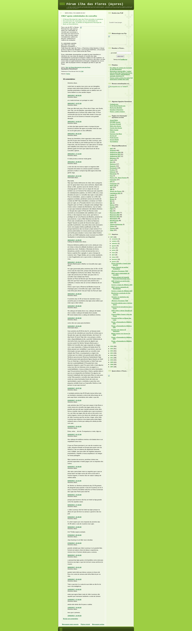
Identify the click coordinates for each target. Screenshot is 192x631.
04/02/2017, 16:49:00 (74, 517)
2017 (112, 237)
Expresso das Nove (116, 134)
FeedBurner (123, 59)
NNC (111, 203)
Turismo (112, 228)
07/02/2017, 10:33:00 (74, 543)
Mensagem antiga (98, 624)
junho (114, 250)
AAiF (111, 148)
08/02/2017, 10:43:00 (74, 555)
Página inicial (85, 624)
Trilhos (112, 226)
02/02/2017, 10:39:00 (74, 466)
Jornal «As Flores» (116, 191)
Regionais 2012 (114, 215)
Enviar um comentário (70, 618)
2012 (112, 355)
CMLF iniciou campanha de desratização (119, 287)
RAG (111, 211)
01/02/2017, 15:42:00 (74, 426)
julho (113, 248)
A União (112, 132)
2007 (112, 367)
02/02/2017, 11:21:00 (74, 481)
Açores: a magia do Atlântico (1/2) (121, 291)
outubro (114, 241)
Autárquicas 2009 (115, 152)
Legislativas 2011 (115, 193)
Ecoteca (112, 170)
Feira (111, 176)
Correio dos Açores (116, 128)
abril (113, 255)
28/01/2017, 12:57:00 (74, 103)
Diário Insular (114, 130)
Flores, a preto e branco (117, 111)
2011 (112, 358)
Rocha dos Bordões (116, 108)
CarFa (112, 160)
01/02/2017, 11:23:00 (74, 400)
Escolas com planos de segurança (118, 330)
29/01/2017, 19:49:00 (74, 162)
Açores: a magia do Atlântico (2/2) (121, 285)
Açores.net (113, 136)
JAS (111, 187)
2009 (112, 362)
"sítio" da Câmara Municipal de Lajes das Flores (77, 67)
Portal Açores (114, 137)
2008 (112, 364)
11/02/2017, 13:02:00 (74, 589)
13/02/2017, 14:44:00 (74, 607)
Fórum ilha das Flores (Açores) (94, 4)
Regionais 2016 (114, 216)
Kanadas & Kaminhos (116, 110)
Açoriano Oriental (115, 124)
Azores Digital (114, 139)
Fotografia (113, 179)
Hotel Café (113, 185)
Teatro (112, 222)
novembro (115, 239)
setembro (115, 243)
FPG (111, 181)
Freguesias (113, 183)
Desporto (113, 166)
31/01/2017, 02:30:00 (74, 318)
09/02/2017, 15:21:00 (74, 567)
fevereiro (115, 259)
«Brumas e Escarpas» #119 (119, 271)
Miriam (112, 199)
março (114, 257)
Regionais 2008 (114, 213)
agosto (114, 246)
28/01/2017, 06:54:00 (74, 95)
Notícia (68, 73)
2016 (112, 346)
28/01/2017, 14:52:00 (74, 121)
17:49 (81, 71)
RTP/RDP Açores (115, 122)
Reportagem (113, 218)
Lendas (112, 195)
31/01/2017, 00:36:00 (74, 306)
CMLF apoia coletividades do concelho (79, 16)
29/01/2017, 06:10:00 (74, 134)
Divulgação (113, 168)
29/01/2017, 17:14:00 (74, 154)
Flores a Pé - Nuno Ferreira (118, 177)
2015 (112, 348)
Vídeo (112, 230)
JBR (111, 189)
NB (111, 201)
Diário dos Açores (115, 126)
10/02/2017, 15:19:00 (74, 579)
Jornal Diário (114, 120)
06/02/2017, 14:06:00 (74, 527)
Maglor (112, 197)
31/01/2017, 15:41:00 (74, 326)
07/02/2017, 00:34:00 (74, 535)
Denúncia (113, 164)
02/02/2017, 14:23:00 (74, 495)
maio (113, 252)
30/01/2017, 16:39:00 (74, 294)
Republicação (114, 220)
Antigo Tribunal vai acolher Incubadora (119, 268)
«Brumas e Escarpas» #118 (119, 300)
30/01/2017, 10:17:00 (74, 176)
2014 (112, 351)
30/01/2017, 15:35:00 (74, 262)
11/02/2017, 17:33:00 (74, 599)
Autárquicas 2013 (115, 154)
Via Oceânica (114, 141)
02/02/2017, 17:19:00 (74, 505)
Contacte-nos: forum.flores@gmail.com (117, 105)
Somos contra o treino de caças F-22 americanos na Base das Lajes (121, 78)
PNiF (111, 209)
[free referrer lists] (109, 376)
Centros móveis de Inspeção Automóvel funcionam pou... (121, 277)
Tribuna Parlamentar (116, 224)
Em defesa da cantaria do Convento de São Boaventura (121, 68)
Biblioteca (113, 158)
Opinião (112, 207)
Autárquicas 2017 (115, 156)
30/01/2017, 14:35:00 (74, 240)
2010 (112, 360)
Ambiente (113, 150)
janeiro (114, 261)
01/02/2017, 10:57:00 (74, 388)
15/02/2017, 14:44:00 (74, 615)
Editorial (112, 172)
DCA (111, 162)
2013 (112, 353)
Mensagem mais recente (70, 624)
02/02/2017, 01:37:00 (74, 434)
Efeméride (113, 174)
